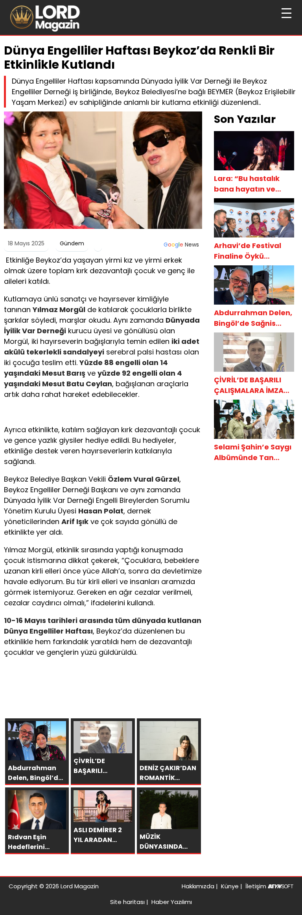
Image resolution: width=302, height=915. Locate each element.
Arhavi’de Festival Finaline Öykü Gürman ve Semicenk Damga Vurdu (254, 251)
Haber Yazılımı (171, 902)
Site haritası (127, 902)
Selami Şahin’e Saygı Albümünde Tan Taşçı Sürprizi (252, 452)
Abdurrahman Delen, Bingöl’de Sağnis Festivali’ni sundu (253, 318)
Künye (230, 886)
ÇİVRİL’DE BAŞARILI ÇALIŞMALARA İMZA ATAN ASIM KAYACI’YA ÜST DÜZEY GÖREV (254, 385)
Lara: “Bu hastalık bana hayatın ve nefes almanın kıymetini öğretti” (247, 184)
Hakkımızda (198, 886)
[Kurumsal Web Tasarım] (280, 886)
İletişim (255, 886)
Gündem (72, 243)
